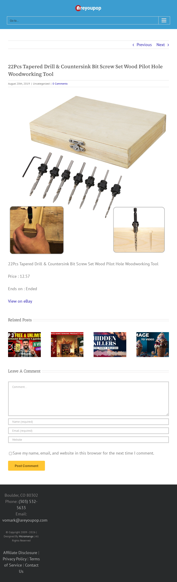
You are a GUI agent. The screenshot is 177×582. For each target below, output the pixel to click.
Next (160, 44)
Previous (144, 44)
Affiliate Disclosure (20, 552)
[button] (11, 344)
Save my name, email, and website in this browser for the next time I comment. (83, 453)
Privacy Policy (14, 558)
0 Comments (60, 83)
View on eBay (20, 301)
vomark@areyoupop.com (24, 520)
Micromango (26, 536)
